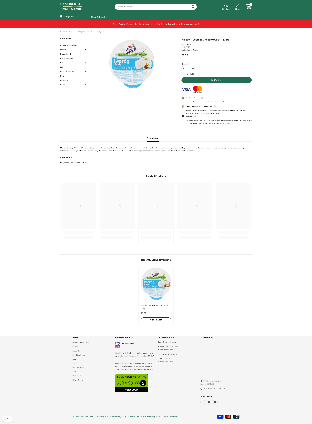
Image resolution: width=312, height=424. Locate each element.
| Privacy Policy (120, 417)
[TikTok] (215, 402)
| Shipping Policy (154, 417)
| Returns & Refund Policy (137, 417)
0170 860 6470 (218, 388)
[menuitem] (73, 45)
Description (153, 138)
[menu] (61, 16)
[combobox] (152, 7)
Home (62, 32)
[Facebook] (202, 402)
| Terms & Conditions (169, 417)
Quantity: (185, 64)
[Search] (156, 7)
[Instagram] (209, 402)
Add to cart (216, 80)
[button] (73, 45)
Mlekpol (190, 44)
